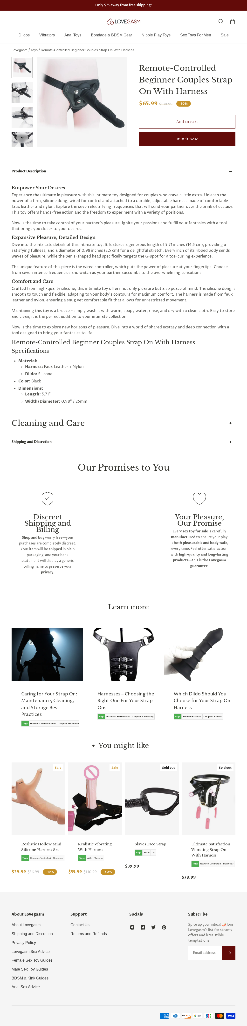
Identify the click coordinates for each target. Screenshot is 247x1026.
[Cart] (232, 21)
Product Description (29, 171)
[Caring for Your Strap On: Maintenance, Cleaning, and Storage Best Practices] (47, 681)
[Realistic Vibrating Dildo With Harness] (95, 798)
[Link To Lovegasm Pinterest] (164, 927)
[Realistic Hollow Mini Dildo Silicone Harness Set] (38, 798)
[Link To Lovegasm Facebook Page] (142, 927)
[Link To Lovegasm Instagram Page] (132, 927)
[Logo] (123, 21)
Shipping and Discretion (32, 442)
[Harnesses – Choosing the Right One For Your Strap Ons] (123, 677)
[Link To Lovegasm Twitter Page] (153, 927)
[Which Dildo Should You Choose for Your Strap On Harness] (199, 677)
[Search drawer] (221, 21)
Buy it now (187, 139)
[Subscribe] (228, 953)
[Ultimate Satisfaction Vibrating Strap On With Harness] (208, 798)
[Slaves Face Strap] (152, 798)
